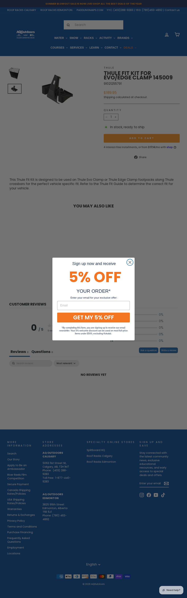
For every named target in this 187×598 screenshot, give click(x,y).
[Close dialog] (130, 262)
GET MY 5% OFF (93, 317)
